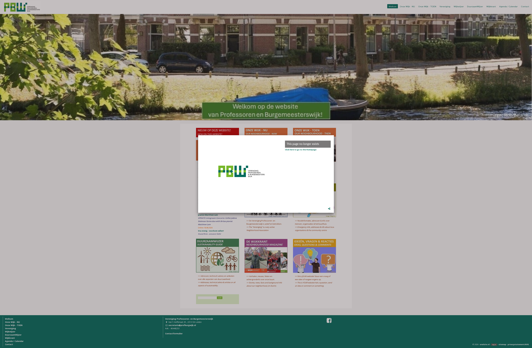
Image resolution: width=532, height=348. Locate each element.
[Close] (333, 135)
